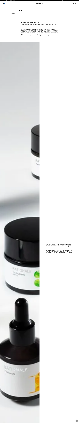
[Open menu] (3, 3)
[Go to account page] (74, 3)
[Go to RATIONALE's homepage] (39, 3)
